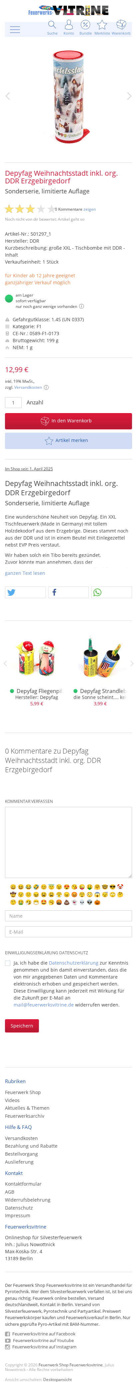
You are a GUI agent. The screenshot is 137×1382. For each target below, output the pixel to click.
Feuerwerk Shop (23, 1092)
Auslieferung (19, 1162)
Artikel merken (72, 440)
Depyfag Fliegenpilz (41, 691)
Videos (12, 1100)
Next (132, 663)
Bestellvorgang (21, 1154)
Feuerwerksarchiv (24, 1116)
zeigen (89, 209)
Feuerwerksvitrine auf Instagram (43, 1347)
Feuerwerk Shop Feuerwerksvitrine (71, 1364)
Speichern (22, 1026)
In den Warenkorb (72, 420)
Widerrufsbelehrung (28, 1200)
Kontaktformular (23, 1184)
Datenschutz (19, 1208)
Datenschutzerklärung (73, 963)
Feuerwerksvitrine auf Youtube (43, 1340)
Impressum (17, 1215)
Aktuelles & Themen (27, 1108)
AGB (9, 1192)
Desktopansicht (57, 1379)
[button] (25, 592)
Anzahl (35, 402)
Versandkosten (28, 387)
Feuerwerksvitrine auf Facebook (43, 1334)
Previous (5, 663)
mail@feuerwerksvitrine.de (44, 1005)
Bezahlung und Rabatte (31, 1146)
